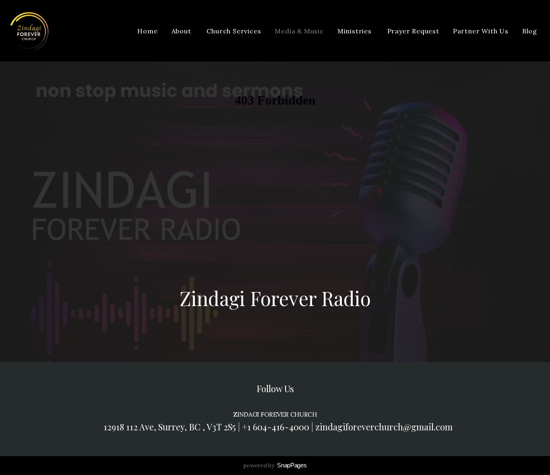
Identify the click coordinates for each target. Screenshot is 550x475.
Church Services (234, 31)
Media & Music (299, 31)
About (182, 31)
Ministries (355, 31)
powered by (274, 465)
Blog (529, 31)
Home (147, 31)
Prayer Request (413, 31)
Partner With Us (481, 31)
